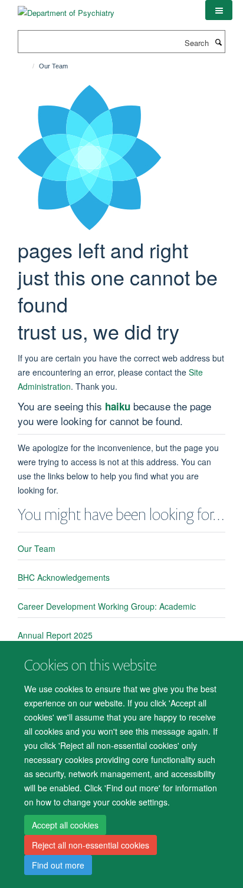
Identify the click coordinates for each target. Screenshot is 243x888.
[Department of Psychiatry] (66, 8)
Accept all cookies (65, 825)
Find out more (58, 865)
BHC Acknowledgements (64, 577)
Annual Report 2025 (55, 635)
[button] (218, 10)
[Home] (28, 66)
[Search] (218, 41)
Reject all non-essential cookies (90, 845)
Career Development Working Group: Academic (107, 606)
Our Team (36, 548)
